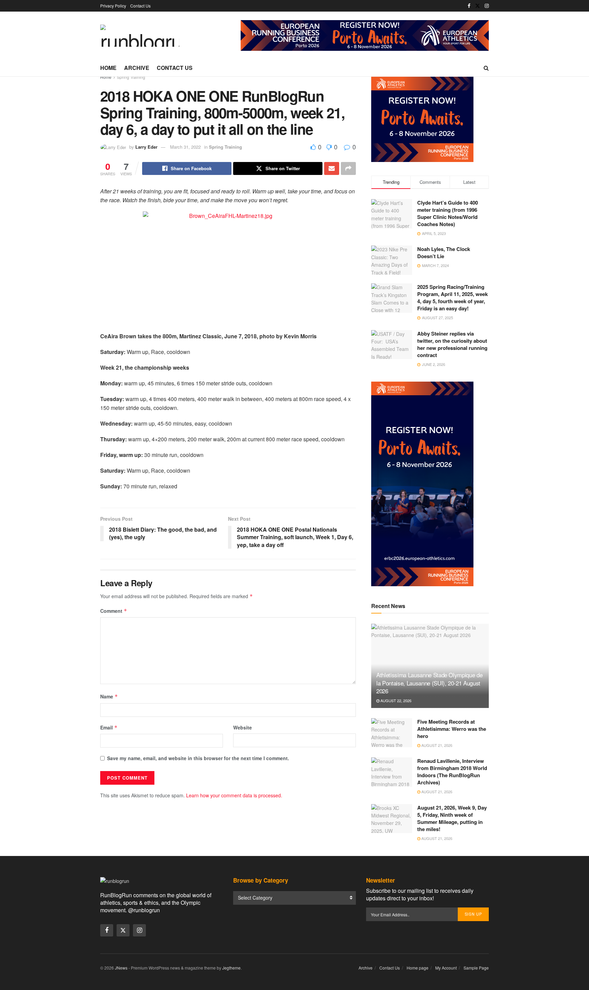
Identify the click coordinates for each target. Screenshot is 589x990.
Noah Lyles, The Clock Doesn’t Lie (443, 252)
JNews (121, 968)
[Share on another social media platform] (348, 168)
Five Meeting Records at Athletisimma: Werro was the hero (451, 729)
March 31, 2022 (185, 147)
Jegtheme (231, 968)
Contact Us (140, 6)
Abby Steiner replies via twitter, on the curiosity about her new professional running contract (452, 344)
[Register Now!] (365, 34)
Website (242, 727)
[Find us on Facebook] (469, 6)
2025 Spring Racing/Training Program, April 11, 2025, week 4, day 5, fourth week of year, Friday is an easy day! (452, 297)
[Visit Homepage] (139, 36)
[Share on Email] (331, 168)
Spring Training (131, 77)
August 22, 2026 (395, 700)
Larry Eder (146, 147)
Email (109, 727)
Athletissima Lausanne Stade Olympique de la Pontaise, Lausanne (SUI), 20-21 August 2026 (429, 682)
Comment (113, 610)
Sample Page (476, 968)
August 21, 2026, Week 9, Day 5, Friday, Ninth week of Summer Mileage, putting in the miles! (452, 818)
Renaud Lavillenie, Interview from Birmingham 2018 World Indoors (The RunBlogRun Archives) (452, 771)
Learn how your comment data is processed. (234, 795)
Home (108, 68)
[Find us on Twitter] (477, 6)
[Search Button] (486, 67)
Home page (417, 968)
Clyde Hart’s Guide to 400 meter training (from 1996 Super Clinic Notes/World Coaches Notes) (447, 213)
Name (109, 696)
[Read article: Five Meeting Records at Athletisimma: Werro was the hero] (391, 733)
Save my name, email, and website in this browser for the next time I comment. (198, 758)
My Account (446, 968)
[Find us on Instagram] (487, 6)
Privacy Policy (113, 6)
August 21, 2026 (436, 745)
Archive (136, 68)
